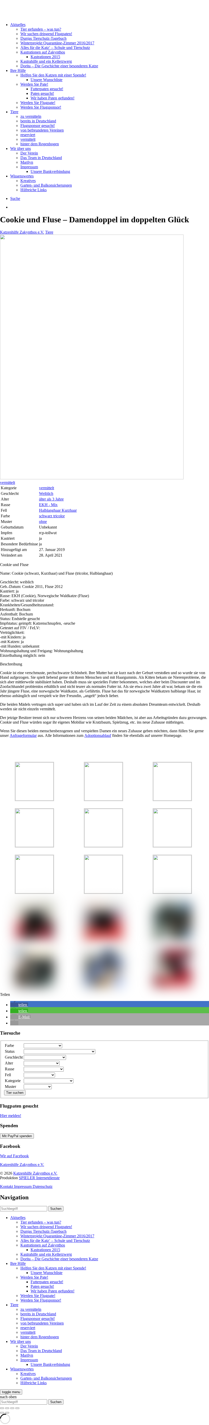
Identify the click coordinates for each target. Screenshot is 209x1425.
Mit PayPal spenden (17, 1136)
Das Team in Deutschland (41, 158)
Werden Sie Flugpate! (37, 102)
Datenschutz (43, 1186)
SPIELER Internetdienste (39, 1178)
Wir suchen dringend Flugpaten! (46, 34)
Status (10, 1051)
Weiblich (46, 493)
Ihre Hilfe (18, 70)
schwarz (46, 516)
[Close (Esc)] (2, 1408)
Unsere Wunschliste (46, 80)
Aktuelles (17, 24)
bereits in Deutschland (38, 121)
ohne (43, 521)
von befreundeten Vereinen (42, 130)
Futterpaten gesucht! (47, 89)
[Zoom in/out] (17, 1408)
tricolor (59, 516)
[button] (19, 1005)
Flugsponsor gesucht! (37, 125)
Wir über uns (20, 148)
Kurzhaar (69, 510)
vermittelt (27, 139)
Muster (10, 1086)
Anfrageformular (23, 735)
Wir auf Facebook (14, 1156)
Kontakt (7, 1186)
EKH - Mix (48, 505)
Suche (15, 198)
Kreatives (28, 180)
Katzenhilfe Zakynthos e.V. (22, 232)
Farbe (9, 1045)
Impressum (29, 167)
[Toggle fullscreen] (12, 1408)
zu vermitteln (30, 116)
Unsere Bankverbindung (50, 171)
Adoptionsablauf (97, 735)
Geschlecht (14, 1057)
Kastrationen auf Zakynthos (42, 52)
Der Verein (29, 153)
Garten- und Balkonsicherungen (46, 185)
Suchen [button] (55, 1209)
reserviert (27, 135)
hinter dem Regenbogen (39, 144)
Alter (9, 1063)
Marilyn (26, 162)
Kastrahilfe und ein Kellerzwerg (46, 61)
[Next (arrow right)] (7, 1413)
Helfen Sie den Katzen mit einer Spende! (53, 75)
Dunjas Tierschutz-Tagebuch (43, 38)
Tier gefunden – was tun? (40, 29)
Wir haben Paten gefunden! (52, 98)
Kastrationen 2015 (45, 57)
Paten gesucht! (42, 93)
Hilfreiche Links (33, 190)
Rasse (9, 1069)
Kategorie (13, 1081)
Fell (8, 1075)
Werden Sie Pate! (34, 84)
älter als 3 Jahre (51, 499)
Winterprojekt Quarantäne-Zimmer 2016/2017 (57, 43)
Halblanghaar (50, 510)
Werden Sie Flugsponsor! (40, 107)
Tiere (14, 112)
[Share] (7, 1408)
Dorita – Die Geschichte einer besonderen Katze (59, 66)
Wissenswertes (22, 176)
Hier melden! (10, 1115)
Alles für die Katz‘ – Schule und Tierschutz (55, 47)
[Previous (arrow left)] (2, 1413)
